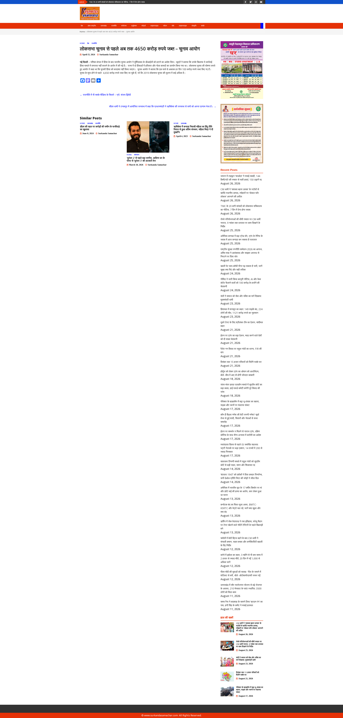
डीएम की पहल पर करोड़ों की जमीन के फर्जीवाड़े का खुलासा (100, 128)
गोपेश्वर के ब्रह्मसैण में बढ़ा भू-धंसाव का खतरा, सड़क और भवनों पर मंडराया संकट (249, 689)
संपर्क (202, 26)
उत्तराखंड (104, 26)
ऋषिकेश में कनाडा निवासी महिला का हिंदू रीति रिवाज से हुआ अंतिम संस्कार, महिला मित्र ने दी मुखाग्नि (193, 129)
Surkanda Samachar (108, 54)
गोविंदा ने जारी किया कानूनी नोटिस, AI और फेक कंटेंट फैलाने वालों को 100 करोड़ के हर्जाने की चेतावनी (241, 282)
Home (82, 31)
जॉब (173, 26)
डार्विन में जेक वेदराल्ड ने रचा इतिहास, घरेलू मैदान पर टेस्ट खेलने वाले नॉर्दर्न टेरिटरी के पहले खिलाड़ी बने (242, 525)
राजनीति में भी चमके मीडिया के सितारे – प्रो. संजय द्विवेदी (105, 94)
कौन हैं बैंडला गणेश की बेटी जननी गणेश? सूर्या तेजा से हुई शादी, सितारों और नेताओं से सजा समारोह (240, 418)
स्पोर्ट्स (143, 26)
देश (82, 26)
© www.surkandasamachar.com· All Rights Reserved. (171, 715)
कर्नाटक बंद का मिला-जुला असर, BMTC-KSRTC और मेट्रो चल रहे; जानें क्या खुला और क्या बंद (240, 508)
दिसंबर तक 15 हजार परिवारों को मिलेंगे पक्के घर (241, 361)
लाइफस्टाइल (154, 26)
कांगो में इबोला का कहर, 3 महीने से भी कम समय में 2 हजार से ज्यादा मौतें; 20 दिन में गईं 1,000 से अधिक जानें (241, 558)
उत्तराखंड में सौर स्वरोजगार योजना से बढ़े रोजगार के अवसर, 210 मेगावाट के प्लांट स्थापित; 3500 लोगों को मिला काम (241, 588)
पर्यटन (165, 26)
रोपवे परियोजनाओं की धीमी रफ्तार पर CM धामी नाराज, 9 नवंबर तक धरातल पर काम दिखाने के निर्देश (122, 2)
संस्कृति (194, 26)
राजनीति (113, 26)
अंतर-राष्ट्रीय (92, 26)
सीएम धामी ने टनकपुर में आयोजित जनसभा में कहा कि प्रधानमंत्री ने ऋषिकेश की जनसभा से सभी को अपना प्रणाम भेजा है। (162, 106)
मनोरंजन (123, 26)
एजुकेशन (134, 26)
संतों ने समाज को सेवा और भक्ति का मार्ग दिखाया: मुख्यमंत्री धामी (248, 658)
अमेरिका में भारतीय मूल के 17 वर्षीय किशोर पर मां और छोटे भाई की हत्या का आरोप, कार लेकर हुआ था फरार (241, 491)
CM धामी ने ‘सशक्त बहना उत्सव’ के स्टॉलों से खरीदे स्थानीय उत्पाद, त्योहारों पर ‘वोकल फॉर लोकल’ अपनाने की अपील (240, 193)
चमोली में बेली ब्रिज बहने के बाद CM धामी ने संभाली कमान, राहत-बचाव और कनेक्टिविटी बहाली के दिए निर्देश (241, 541)
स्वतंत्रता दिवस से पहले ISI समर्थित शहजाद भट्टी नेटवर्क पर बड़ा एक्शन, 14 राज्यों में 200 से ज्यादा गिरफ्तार (241, 448)
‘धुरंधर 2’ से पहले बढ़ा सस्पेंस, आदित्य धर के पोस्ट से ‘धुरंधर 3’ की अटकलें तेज (146, 159)
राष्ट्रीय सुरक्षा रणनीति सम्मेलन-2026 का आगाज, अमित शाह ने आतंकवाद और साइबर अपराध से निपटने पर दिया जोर (241, 253)
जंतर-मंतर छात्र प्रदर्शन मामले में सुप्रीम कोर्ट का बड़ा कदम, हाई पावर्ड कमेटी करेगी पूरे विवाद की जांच (241, 388)
